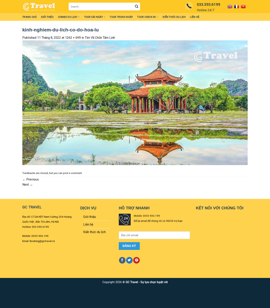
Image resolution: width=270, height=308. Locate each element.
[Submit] (136, 6)
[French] (237, 6)
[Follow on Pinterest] (136, 260)
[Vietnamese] (244, 6)
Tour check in (146, 16)
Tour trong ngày (121, 16)
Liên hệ (194, 16)
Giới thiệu (47, 16)
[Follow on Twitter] (129, 260)
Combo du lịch (67, 16)
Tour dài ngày (93, 16)
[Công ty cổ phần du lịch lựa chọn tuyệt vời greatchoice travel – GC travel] (42, 6)
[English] (231, 6)
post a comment (72, 173)
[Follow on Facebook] (122, 260)
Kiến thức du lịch (174, 16)
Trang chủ (29, 16)
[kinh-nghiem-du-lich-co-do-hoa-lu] (135, 102)
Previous (30, 179)
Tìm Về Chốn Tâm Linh (100, 38)
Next (27, 184)
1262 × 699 (73, 38)
